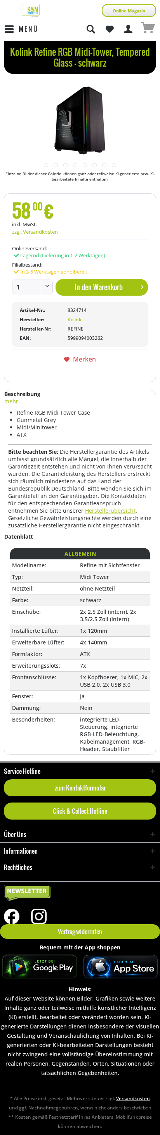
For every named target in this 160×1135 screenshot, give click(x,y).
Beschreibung (22, 394)
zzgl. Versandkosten (35, 231)
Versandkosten (133, 1098)
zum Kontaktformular (80, 787)
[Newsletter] (80, 893)
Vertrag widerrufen (80, 931)
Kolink (75, 319)
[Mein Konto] (128, 29)
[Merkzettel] (109, 29)
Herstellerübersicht (110, 510)
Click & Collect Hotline (80, 811)
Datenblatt (18, 536)
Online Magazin (129, 11)
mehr (11, 401)
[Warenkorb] (147, 29)
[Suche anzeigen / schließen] (90, 29)
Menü (28, 29)
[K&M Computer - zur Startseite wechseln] (30, 10)
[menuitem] (21, 29)
